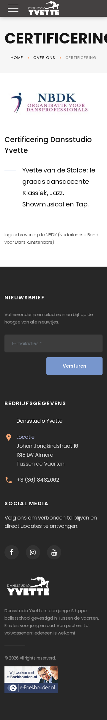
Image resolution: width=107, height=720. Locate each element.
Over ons (44, 57)
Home (17, 57)
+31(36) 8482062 (37, 479)
